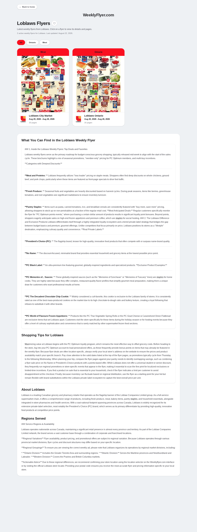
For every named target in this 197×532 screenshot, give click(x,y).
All (21, 42)
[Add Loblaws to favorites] (54, 23)
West (44, 42)
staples (119, 218)
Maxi (27, 344)
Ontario (32, 42)
